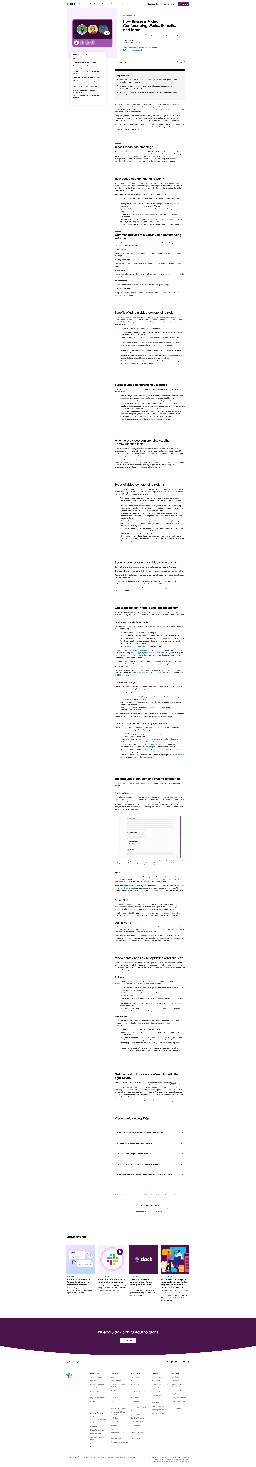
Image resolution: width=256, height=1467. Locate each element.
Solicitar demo (168, 4)
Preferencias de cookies (105, 1457)
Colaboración (129, 16)
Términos (92, 1457)
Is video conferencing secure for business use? (134, 1154)
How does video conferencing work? (85, 62)
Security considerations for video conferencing (84, 91)
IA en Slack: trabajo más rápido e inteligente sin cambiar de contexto (78, 1282)
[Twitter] (175, 62)
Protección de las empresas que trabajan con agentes (111, 1280)
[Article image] (112, 1259)
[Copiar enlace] (184, 62)
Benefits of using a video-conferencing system (86, 73)
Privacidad (84, 1457)
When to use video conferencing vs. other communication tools (87, 82)
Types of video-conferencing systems (85, 86)
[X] (180, 1362)
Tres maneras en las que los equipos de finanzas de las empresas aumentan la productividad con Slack (174, 1283)
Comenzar (184, 4)
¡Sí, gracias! (141, 1211)
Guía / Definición (157, 1195)
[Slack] (71, 4)
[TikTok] (189, 1362)
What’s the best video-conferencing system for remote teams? (140, 1164)
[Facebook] (178, 62)
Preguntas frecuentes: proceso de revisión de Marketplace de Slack (141, 1282)
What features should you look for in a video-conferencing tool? (141, 1133)
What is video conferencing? (82, 59)
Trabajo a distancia (130, 48)
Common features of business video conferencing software (85, 67)
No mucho (159, 1211)
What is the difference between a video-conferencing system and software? (145, 1175)
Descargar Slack (71, 1457)
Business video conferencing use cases (86, 77)
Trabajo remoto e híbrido (148, 48)
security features (131, 646)
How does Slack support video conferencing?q (134, 1143)
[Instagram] (172, 1362)
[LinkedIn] (181, 62)
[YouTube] (184, 1362)
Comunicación (137, 50)
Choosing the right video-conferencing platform (86, 97)
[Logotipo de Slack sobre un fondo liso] (144, 1259)
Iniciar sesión (153, 4)
